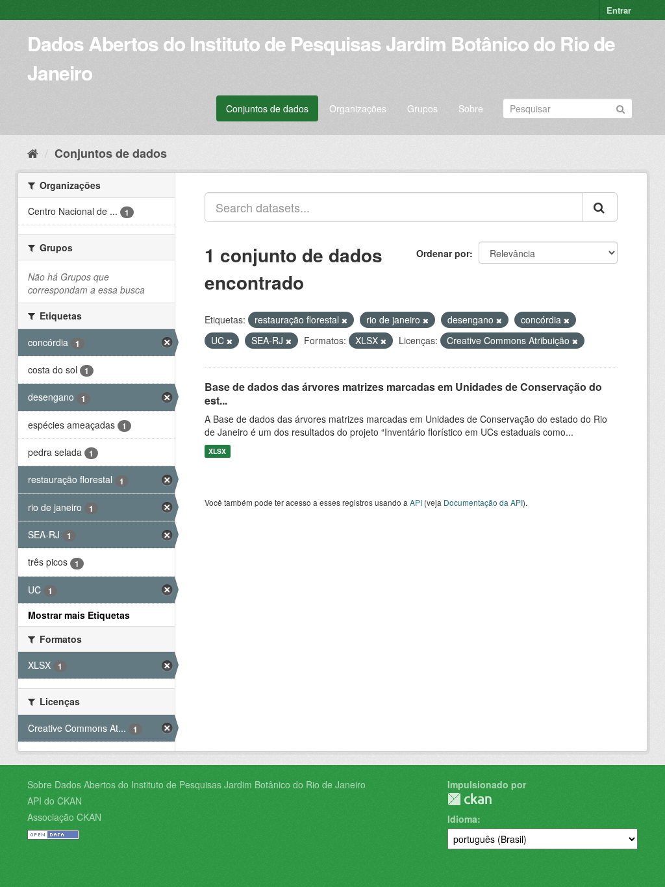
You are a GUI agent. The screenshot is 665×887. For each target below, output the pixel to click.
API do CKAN (54, 800)
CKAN (469, 799)
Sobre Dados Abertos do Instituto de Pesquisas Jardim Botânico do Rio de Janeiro (196, 784)
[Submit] (620, 107)
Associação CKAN (64, 816)
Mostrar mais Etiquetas (79, 614)
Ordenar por (443, 253)
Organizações (357, 108)
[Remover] (344, 320)
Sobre (470, 108)
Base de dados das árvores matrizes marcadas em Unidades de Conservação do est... (403, 393)
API (416, 502)
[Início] (32, 152)
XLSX (217, 451)
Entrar (619, 10)
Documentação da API (483, 502)
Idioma (462, 818)
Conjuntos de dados (267, 108)
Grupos (422, 108)
